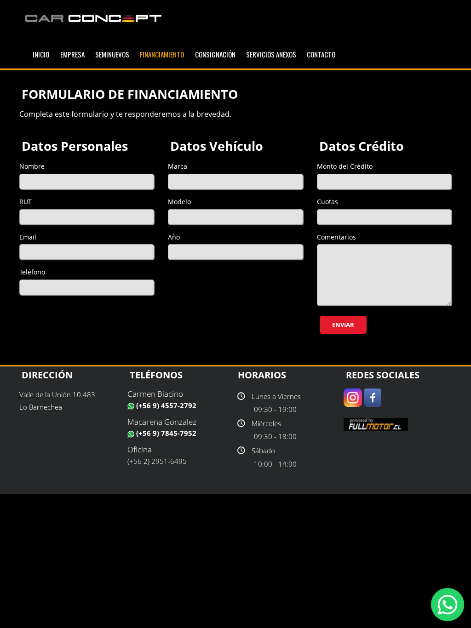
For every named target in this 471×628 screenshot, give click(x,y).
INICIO (41, 54)
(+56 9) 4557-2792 (165, 405)
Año (174, 237)
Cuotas (327, 201)
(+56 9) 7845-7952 (165, 433)
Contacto (321, 54)
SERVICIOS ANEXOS (271, 54)
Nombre (32, 166)
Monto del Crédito (345, 166)
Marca (177, 166)
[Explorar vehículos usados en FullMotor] (376, 423)
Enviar (343, 324)
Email (27, 237)
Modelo (179, 201)
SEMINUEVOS (112, 54)
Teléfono (32, 272)
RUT (25, 201)
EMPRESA (72, 54)
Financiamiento (162, 54)
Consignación (215, 54)
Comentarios (336, 237)
